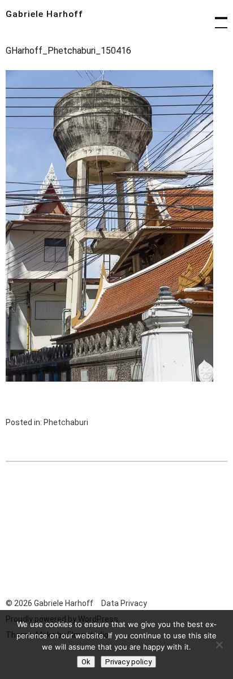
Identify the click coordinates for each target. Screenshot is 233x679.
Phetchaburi (66, 422)
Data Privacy (124, 603)
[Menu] (216, 17)
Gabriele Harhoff (44, 14)
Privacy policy (128, 662)
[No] (219, 644)
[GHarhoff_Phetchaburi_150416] (109, 378)
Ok (85, 662)
